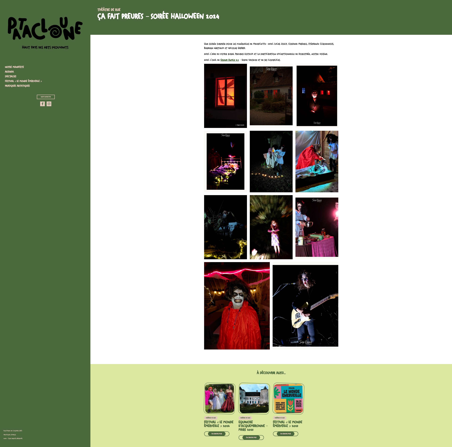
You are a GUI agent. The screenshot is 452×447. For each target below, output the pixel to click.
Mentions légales (10, 435)
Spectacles (10, 76)
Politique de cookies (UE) (13, 431)
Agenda (9, 71)
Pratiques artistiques (17, 85)
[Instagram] (49, 104)
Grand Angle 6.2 (229, 60)
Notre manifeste (14, 67)
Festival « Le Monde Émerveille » (23, 81)
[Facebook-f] (42, 104)
